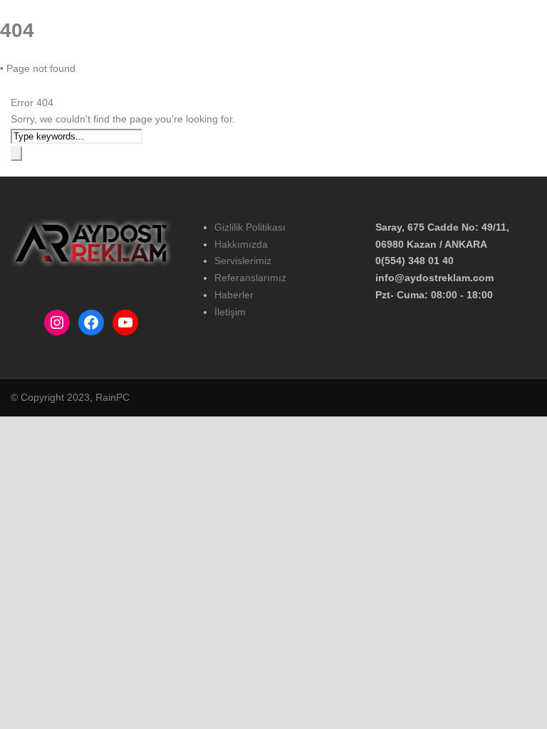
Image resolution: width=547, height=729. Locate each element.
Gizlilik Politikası (250, 227)
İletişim (438, 78)
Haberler (387, 78)
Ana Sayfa (106, 78)
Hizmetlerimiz (240, 78)
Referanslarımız (319, 78)
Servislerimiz (242, 260)
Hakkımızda (169, 78)
